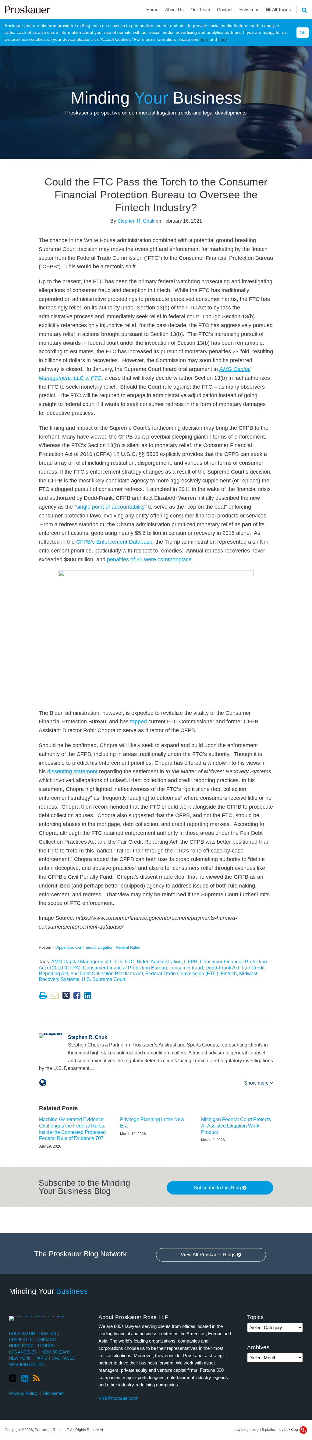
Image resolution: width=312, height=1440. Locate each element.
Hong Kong (21, 1345)
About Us (174, 9)
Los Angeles (23, 1352)
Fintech (229, 973)
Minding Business (156, 97)
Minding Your (48, 1291)
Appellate (64, 947)
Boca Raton (22, 1333)
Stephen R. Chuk (135, 221)
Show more (257, 1082)
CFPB (190, 961)
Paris (41, 1358)
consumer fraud (186, 967)
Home (152, 9)
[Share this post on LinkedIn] (87, 995)
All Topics (281, 9)
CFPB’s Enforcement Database (114, 542)
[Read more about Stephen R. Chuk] (42, 1082)
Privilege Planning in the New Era (152, 1122)
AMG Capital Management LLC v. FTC (92, 961)
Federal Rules (128, 947)
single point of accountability (110, 507)
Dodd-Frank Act (222, 967)
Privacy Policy (23, 1393)
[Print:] (43, 995)
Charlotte (21, 1339)
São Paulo (63, 1358)
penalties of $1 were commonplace (149, 559)
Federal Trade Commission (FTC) (181, 973)
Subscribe (249, 9)
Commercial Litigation (94, 947)
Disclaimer (53, 1393)
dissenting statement (72, 771)
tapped (138, 721)
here (204, 39)
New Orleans (56, 1352)
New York (20, 1358)
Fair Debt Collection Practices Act (106, 973)
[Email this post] (55, 995)
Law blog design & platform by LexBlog (266, 1430)
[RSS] (36, 1378)
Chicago (46, 1339)
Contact (224, 9)
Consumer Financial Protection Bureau (125, 967)
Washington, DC (26, 1364)
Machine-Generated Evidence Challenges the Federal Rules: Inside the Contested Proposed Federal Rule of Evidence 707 (72, 1129)
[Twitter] (12, 1378)
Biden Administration (159, 961)
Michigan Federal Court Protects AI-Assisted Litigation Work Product (236, 1126)
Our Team (200, 9)
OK (303, 32)
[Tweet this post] (66, 995)
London (46, 1345)
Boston (47, 1333)
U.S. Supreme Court (103, 979)
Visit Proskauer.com (118, 1398)
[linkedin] (24, 1378)
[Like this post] (76, 995)
